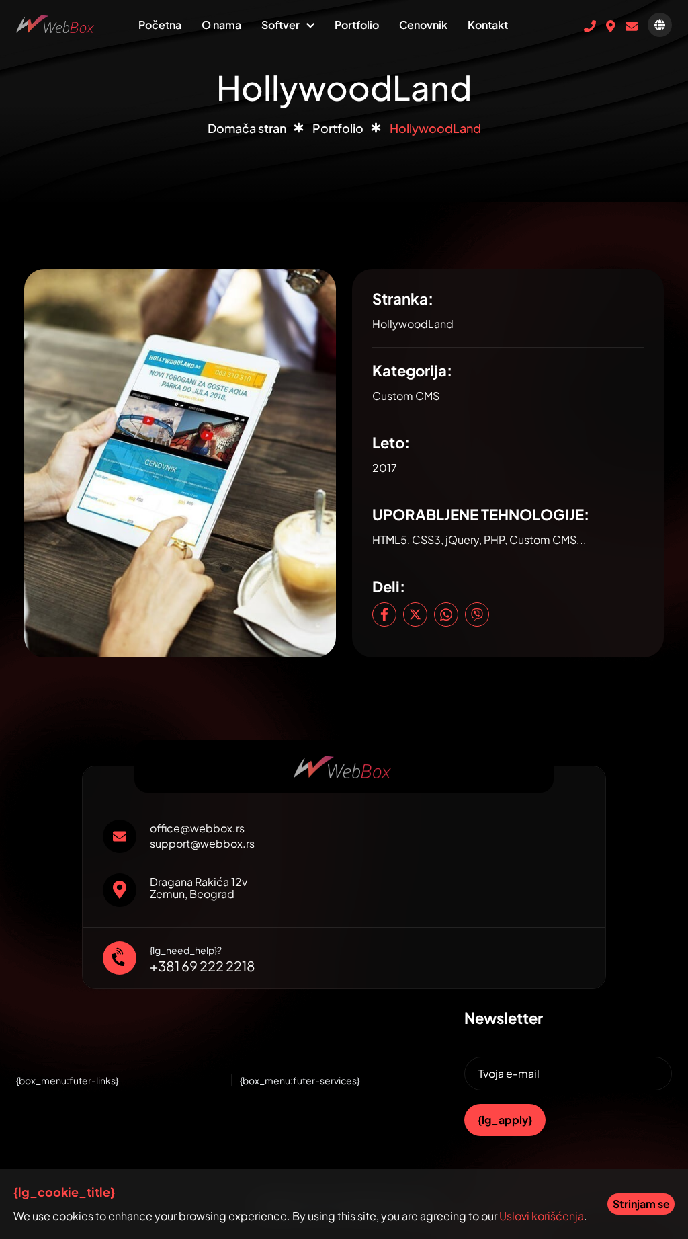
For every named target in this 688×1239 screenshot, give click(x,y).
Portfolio (357, 24)
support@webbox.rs (202, 844)
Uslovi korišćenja (541, 1216)
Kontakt (488, 24)
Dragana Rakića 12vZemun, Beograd (198, 888)
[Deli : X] (415, 614)
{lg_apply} (505, 1120)
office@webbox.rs (197, 828)
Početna (159, 24)
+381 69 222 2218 (202, 966)
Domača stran (247, 128)
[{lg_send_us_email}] (632, 24)
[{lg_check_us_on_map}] (610, 24)
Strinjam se (641, 1204)
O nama (221, 24)
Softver (280, 24)
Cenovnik (423, 24)
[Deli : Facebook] (384, 614)
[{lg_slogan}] (56, 22)
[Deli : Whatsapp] (446, 614)
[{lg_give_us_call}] (590, 24)
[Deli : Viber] (477, 614)
